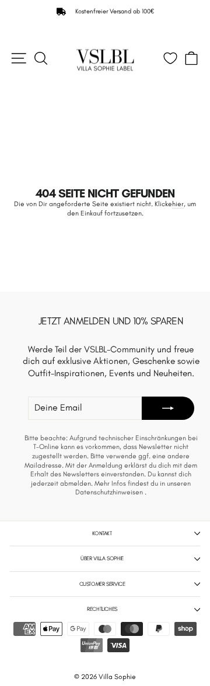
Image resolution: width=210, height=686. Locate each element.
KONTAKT (101, 533)
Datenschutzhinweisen (110, 492)
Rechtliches (102, 609)
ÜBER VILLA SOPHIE (102, 558)
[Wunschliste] (170, 58)
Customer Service (102, 584)
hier (178, 204)
